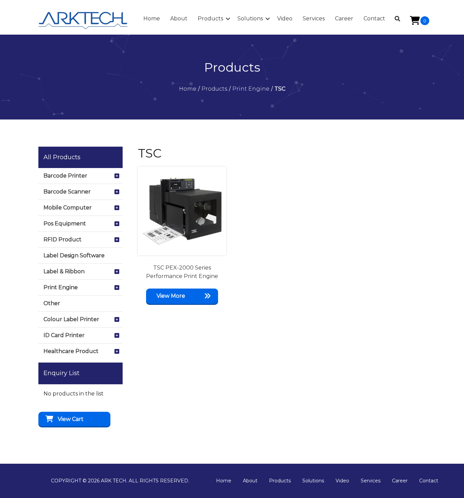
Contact (428, 481)
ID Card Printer (64, 335)
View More (171, 296)
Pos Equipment (64, 223)
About (250, 481)
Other (51, 303)
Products (280, 481)
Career (400, 481)
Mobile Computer (67, 207)
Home (223, 481)
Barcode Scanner (67, 191)
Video (342, 481)
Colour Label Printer (71, 319)
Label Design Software (74, 255)
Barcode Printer (65, 175)
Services (370, 481)
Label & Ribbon (64, 271)
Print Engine (60, 287)
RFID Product (62, 239)
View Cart (71, 419)
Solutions (313, 481)
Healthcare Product (71, 351)
